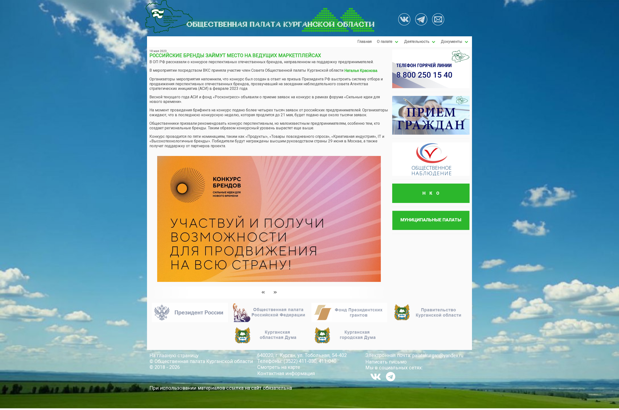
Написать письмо (386, 362)
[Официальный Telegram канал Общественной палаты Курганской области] (390, 376)
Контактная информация (286, 373)
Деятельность (416, 41)
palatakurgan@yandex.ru (437, 355)
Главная (364, 41)
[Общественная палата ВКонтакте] (404, 19)
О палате (384, 41)
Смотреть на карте (278, 367)
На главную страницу (174, 355)
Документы (451, 41)
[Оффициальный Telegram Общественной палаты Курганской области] (421, 19)
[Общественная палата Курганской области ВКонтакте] (375, 376)
